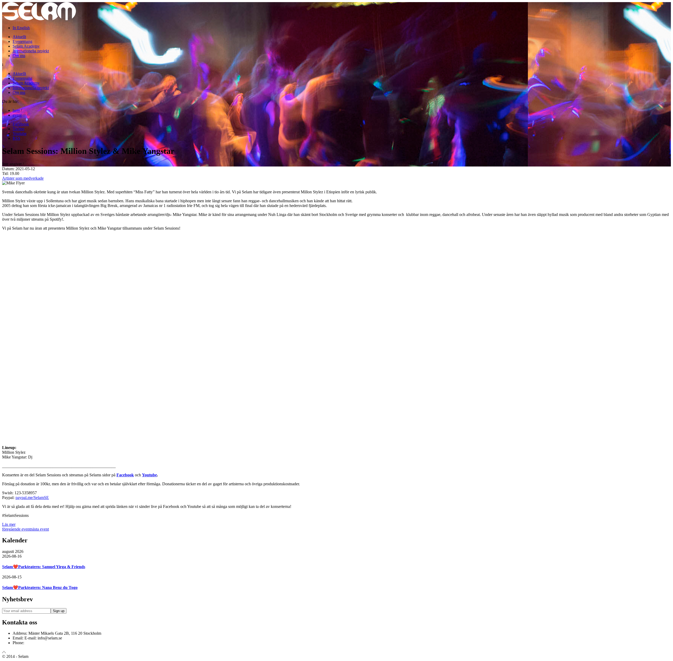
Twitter (18, 129)
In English (21, 28)
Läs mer (9, 524)
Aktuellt (19, 36)
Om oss (19, 55)
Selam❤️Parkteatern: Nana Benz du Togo (40, 587)
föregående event (16, 529)
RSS (16, 138)
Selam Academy (26, 46)
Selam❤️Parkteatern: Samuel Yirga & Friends (43, 566)
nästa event (39, 529)
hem (16, 110)
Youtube (20, 133)
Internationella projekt (31, 51)
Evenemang (22, 41)
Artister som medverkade (23, 178)
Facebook (21, 124)
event (17, 115)
